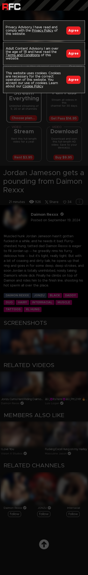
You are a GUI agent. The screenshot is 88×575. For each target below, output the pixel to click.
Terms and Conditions (23, 55)
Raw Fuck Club (11, 6)
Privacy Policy (42, 30)
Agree (73, 30)
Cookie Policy (33, 86)
